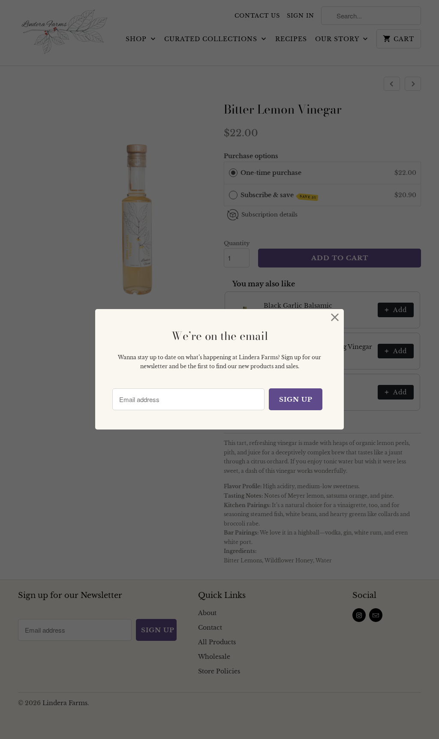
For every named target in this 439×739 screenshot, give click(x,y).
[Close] (335, 317)
